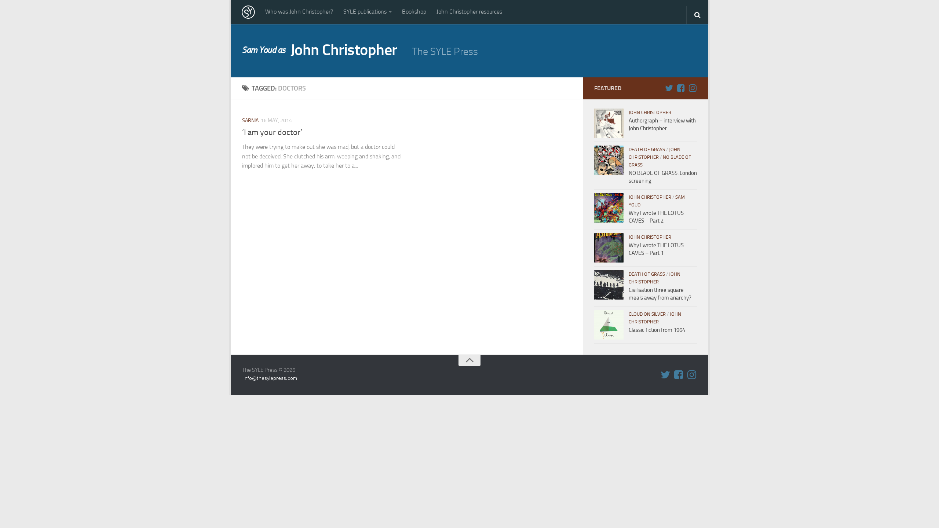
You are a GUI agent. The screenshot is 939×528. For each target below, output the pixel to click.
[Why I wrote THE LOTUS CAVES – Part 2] (609, 208)
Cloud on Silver (647, 314)
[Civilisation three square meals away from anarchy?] (609, 285)
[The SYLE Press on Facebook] (680, 88)
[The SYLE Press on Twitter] (669, 88)
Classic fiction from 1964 (657, 330)
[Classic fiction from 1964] (609, 325)
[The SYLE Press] (248, 12)
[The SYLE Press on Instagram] (692, 88)
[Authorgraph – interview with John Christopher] (609, 123)
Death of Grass (647, 149)
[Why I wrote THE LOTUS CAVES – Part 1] (609, 248)
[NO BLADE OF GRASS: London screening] (609, 160)
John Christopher (319, 50)
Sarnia (250, 120)
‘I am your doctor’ (272, 132)
